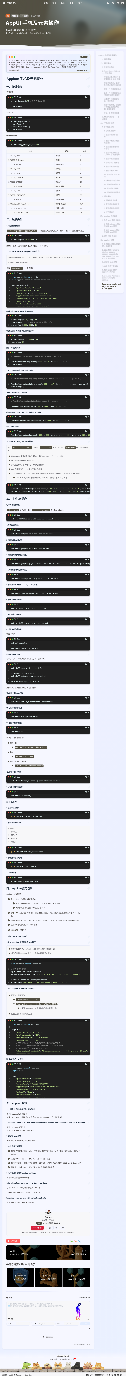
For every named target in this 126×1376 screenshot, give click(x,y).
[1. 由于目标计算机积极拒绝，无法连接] (89, 1112)
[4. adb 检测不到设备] (89, 1149)
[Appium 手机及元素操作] (88, 81)
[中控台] (122, 3)
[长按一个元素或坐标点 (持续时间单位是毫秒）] (89, 373)
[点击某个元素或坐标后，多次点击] (89, 395)
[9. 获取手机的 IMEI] (89, 657)
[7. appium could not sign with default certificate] (89, 1200)
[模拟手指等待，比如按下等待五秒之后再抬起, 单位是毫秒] (89, 415)
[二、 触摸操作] (88, 222)
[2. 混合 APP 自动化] (89, 1061)
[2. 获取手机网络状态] (89, 825)
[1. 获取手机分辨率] (89, 810)
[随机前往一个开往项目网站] (108, 3)
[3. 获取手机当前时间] (89, 860)
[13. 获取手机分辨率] (89, 775)
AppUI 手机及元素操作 (51, 1226)
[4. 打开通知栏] (89, 875)
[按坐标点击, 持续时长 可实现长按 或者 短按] (89, 314)
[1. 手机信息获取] (89, 507)
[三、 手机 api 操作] (88, 501)
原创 (39, 1225)
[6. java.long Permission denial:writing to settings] (89, 1185)
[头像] (48, 1214)
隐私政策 (87, 1300)
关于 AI (84, 57)
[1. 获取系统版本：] (89, 528)
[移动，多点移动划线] (89, 429)
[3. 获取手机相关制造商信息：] (89, 557)
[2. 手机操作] (89, 804)
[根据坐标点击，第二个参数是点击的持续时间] (89, 334)
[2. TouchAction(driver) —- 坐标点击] (89, 254)
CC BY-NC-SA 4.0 (47, 1235)
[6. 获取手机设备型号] (89, 602)
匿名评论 (82, 1300)
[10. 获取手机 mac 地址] (89, 696)
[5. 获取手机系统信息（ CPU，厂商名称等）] (89, 587)
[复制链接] (62, 1230)
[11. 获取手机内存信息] (89, 710)
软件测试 (15, 16)
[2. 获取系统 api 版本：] (89, 542)
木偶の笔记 (70, 1235)
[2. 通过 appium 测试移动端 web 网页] (89, 991)
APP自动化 (24, 16)
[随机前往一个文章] (113, 3)
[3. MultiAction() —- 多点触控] (89, 444)
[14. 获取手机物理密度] (89, 789)
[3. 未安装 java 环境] (89, 1139)
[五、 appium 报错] (88, 1106)
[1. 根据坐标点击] (89, 228)
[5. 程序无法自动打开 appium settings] (89, 1175)
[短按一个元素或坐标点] (89, 351)
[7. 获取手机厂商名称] (89, 617)
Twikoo (83, 1346)
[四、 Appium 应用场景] (88, 891)
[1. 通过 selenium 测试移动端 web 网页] (89, 945)
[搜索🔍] (118, 3)
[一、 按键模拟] (88, 89)
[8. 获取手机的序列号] (89, 632)
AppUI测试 (14, 1243)
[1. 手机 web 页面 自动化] (89, 939)
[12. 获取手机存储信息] (89, 725)
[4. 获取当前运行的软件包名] (89, 572)
